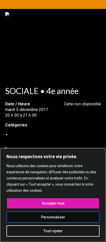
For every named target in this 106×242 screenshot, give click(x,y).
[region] (53, 195)
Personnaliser (53, 217)
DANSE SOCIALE (25, 134)
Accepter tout (53, 203)
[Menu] (90, 66)
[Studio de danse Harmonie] (53, 37)
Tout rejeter (53, 231)
